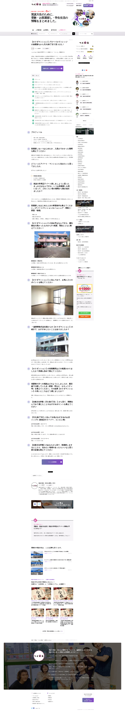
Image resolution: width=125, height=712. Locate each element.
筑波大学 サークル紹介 (83, 247)
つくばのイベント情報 (83, 261)
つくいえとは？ (70, 5)
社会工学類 (81, 169)
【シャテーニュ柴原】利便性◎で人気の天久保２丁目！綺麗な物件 (57, 559)
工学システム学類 (82, 167)
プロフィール (37, 79)
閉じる (37, 75)
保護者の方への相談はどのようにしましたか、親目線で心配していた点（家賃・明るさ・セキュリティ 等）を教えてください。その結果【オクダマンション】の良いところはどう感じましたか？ (53, 112)
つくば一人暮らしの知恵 (83, 236)
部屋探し (46, 30)
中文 (92, 0)
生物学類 (80, 154)
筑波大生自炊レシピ (82, 252)
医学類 (80, 177)
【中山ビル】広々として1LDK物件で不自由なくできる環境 (56, 551)
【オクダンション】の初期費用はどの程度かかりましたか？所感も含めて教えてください (53, 107)
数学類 (80, 159)
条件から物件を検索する (85, 312)
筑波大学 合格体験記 (83, 186)
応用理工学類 (81, 165)
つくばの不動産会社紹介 (83, 214)
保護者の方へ (62, 30)
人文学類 (80, 138)
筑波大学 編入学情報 (83, 192)
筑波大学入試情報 (82, 193)
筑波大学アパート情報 (83, 212)
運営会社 (84, 120)
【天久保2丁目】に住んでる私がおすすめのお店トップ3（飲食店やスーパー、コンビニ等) (53, 120)
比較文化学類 (81, 140)
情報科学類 (80, 171)
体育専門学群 (81, 181)
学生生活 (54, 30)
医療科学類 (81, 179)
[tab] (79, 125)
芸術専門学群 (81, 183)
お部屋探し (80, 223)
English (90, 0)
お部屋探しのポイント (83, 207)
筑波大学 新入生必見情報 (83, 250)
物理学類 (80, 161)
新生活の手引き (35, 699)
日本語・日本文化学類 (82, 142)
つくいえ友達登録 (52, 462)
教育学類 (80, 148)
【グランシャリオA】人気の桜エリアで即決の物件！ (55, 568)
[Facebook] (83, 70)
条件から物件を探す (36, 701)
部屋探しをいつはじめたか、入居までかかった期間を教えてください (49, 82)
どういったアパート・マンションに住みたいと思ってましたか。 (48, 84)
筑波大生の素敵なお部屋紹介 (84, 216)
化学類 (80, 163)
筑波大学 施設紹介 (82, 248)
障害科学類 (80, 152)
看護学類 (80, 184)
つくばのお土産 (81, 259)
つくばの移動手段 (82, 254)
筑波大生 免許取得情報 (83, 241)
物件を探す (79, 5)
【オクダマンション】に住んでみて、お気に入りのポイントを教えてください (51, 100)
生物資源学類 (81, 156)
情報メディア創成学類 (83, 173)
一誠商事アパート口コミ (37, 475)
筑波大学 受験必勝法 (83, 195)
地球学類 (80, 157)
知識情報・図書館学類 (83, 175)
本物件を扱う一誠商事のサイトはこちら (52, 68)
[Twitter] (85, 70)
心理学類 (80, 150)
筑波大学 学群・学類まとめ (84, 197)
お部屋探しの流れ (36, 697)
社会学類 (80, 144)
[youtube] (87, 70)
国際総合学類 (81, 146)
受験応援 (38, 30)
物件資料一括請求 (88, 5)
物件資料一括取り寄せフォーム (38, 703)
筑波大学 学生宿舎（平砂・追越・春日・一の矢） (84, 210)
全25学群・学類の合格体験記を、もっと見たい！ (52, 631)
